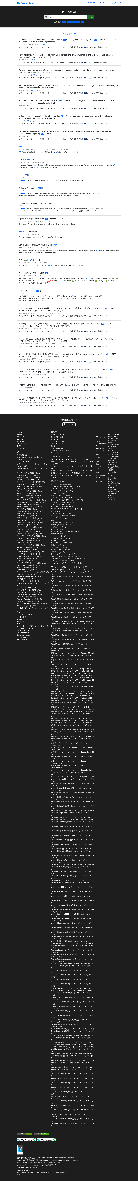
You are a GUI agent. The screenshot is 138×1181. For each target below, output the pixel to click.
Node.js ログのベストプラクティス (63, 493)
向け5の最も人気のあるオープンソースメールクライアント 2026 (72, 600)
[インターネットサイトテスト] (26, 1139)
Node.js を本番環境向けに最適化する (63, 525)
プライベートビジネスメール (26, 615)
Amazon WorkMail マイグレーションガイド (65, 486)
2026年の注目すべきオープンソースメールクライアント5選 (72, 1057)
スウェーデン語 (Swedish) (112, 487)
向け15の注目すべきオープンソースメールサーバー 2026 (72, 636)
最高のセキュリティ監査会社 (61, 495)
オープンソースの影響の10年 (61, 484)
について (99, 462)
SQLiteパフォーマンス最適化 (61, 549)
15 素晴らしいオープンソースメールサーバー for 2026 (72, 729)
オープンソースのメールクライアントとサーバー (71, 566)
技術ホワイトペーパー (58, 435)
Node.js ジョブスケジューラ (60, 538)
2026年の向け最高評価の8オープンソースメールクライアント (72, 807)
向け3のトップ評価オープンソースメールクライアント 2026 (72, 591)
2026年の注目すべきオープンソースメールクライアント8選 (72, 951)
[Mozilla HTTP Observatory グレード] (41, 1134)
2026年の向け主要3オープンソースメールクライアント (72, 814)
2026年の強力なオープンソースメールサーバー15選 (70, 988)
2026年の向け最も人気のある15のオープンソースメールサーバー (72, 793)
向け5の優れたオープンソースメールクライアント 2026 (71, 625)
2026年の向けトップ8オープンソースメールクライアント (72, 892)
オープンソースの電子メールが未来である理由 (67, 563)
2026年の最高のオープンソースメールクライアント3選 (72, 998)
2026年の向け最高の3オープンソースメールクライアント (72, 883)
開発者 (54, 431)
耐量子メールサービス (58, 545)
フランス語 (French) (114, 452)
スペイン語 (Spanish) (114, 484)
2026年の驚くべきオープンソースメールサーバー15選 (72, 955)
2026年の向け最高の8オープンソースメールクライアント (72, 852)
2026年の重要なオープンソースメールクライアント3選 (72, 1088)
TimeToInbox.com (23, 633)
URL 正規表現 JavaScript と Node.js (63, 561)
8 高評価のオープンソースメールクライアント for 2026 (72, 693)
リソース (20, 611)
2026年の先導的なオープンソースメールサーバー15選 (72, 1035)
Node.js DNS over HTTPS (60, 534)
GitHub (100, 441)
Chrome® (22, 446)
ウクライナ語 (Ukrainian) (112, 494)
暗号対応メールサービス (59, 527)
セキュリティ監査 (57, 437)
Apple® (19, 435)
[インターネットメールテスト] (46, 1139)
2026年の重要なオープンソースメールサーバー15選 (72, 980)
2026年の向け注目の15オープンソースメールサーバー (72, 832)
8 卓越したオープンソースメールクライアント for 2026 (71, 715)
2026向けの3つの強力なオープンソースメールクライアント (72, 1097)
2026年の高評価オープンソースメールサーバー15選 (72, 1012)
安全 (97, 464)
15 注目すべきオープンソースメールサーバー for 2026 (71, 723)
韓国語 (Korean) (112, 470)
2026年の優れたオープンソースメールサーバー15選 (72, 1047)
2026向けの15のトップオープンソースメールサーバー (72, 1111)
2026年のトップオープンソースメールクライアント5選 (72, 1007)
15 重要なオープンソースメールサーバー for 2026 (71, 669)
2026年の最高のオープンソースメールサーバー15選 (72, 963)
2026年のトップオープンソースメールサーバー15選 (72, 1003)
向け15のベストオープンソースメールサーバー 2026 (72, 570)
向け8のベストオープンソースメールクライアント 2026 (71, 573)
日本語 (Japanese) (113, 468)
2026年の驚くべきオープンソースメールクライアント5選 (72, 1063)
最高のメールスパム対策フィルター (63, 489)
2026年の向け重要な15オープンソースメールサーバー (72, 864)
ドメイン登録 (21, 624)
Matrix (100, 446)
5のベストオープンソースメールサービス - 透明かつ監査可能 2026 (71, 467)
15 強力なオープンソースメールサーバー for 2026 (70, 673)
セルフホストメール (57, 446)
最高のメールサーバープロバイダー (63, 491)
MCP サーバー (56, 520)
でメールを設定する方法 (28, 473)
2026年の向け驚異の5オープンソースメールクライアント (72, 845)
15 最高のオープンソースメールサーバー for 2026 (72, 653)
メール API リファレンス (59, 441)
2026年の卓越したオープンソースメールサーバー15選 (71, 1042)
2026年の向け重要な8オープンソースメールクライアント (72, 868)
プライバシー (106, 3)
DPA (97, 473)
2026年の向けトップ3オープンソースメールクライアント (72, 780)
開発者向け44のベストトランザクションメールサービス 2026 (71, 471)
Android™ (22, 439)
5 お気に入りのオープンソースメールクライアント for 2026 (72, 748)
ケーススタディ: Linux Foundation (62, 507)
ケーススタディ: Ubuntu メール (61, 504)
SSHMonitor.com (22, 637)
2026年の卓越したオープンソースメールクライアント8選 (72, 1044)
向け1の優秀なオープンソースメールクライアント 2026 (71, 631)
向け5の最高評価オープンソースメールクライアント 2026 (72, 609)
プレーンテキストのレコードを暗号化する (32, 626)
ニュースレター (101, 438)
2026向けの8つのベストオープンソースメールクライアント (72, 1106)
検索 (91, 17)
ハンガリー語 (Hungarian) (112, 459)
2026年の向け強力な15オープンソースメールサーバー (72, 872)
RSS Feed (101, 450)
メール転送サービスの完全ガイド (62, 522)
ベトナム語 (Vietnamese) (112, 498)
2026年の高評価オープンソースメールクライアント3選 (72, 1016)
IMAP (78, 22)
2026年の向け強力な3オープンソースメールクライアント (72, 877)
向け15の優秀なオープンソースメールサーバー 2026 (72, 628)
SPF (68, 22)
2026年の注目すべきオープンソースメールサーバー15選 (72, 946)
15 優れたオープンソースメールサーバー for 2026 (70, 718)
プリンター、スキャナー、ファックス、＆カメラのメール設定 (32, 465)
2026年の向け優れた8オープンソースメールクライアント (72, 819)
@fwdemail (102, 444)
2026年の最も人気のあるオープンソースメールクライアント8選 (72, 1025)
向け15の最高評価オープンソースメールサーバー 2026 (72, 604)
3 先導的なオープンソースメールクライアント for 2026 (72, 709)
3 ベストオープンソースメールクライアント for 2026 (71, 773)
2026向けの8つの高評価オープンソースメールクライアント (72, 1124)
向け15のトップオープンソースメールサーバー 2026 (71, 577)
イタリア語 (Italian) (113, 466)
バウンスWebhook (57, 448)
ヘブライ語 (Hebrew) (114, 456)
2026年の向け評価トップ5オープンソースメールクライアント (72, 789)
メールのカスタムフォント (60, 511)
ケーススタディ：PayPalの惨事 (61, 543)
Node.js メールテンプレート (60, 536)
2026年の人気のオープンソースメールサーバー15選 (72, 971)
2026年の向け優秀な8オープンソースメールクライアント (72, 827)
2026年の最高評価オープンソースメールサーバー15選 (72, 1029)
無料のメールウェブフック (60, 444)
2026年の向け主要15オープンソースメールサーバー (72, 810)
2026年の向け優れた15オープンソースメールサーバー (71, 817)
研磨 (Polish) (111, 476)
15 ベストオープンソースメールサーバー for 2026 (71, 678)
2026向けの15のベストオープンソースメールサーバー (72, 1102)
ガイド (20, 451)
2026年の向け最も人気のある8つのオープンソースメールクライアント (72, 798)
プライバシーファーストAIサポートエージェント (67, 498)
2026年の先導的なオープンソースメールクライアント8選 (72, 1039)
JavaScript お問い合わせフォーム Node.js (65, 531)
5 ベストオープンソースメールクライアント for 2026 (72, 680)
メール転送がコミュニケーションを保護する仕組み (68, 558)
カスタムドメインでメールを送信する (29, 457)
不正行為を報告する (100, 476)
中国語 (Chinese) (113, 436)
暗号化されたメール (95, 3)
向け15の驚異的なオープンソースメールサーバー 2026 (72, 645)
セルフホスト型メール (58, 529)
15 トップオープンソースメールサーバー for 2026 (71, 683)
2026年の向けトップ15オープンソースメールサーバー (72, 888)
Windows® (20, 437)
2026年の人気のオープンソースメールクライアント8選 (72, 976)
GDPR (98, 471)
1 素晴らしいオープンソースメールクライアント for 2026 (70, 649)
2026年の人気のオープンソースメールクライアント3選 (72, 1079)
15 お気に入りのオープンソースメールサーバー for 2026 (72, 661)
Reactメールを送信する (59, 552)
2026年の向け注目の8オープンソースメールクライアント (72, 836)
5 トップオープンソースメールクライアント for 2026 (72, 688)
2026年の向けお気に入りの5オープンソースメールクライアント (72, 861)
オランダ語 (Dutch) (113, 444)
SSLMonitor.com (22, 639)
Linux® (21, 441)
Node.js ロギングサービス (60, 540)
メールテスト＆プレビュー (60, 518)
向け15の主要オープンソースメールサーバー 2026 (71, 613)
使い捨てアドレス (23, 621)
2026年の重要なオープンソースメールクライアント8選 (72, 985)
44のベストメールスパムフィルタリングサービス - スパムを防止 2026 (72, 476)
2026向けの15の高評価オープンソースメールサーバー (72, 1120)
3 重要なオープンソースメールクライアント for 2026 (72, 671)
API (82, 22)
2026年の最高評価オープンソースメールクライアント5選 (72, 1032)
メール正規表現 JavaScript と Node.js (63, 516)
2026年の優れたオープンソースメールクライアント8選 (72, 943)
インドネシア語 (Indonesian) (112, 463)
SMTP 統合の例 (22, 455)
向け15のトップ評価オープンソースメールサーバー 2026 (71, 586)
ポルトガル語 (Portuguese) (112, 479)
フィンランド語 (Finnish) (112, 449)
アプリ (20, 431)
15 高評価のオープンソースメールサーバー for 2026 (71, 691)
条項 (97, 468)
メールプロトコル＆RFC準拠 (61, 513)
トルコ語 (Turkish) (113, 492)
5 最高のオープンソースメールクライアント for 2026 (71, 656)
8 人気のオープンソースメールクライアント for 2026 (71, 698)
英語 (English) (112, 446)
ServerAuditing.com (23, 635)
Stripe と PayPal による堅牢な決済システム (65, 556)
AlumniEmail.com (23, 630)
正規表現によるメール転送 (60, 450)
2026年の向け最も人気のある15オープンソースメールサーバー (72, 906)
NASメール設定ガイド (24, 462)
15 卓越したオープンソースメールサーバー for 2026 (72, 711)
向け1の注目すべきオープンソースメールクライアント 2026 (72, 640)
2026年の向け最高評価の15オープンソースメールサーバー (72, 802)
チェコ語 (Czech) (113, 438)
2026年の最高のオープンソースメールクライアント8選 (72, 967)
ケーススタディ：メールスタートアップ (64, 554)
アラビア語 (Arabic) (114, 434)
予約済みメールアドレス (25, 628)
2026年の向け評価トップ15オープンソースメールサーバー (72, 784)
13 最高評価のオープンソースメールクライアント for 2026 (72, 703)
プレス (98, 480)
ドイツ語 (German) (113, 454)
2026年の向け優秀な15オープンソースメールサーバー (72, 823)
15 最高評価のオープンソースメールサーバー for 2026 (72, 700)
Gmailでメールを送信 (24, 459)
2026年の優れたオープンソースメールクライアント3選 (72, 1050)
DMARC (73, 22)
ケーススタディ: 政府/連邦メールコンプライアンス (68, 500)
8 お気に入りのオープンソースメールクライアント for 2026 (71, 665)
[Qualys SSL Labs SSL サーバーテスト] (24, 1134)
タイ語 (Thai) (112, 490)
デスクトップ (23, 444)
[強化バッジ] (20, 1149)
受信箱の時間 (21, 619)
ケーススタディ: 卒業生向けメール (62, 502)
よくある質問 (116, 3)
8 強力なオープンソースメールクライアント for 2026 (71, 675)
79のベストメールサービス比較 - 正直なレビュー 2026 (69, 459)
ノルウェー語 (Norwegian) (112, 473)
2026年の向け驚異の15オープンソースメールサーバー (72, 841)
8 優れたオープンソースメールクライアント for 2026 (71, 720)
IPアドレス (54, 439)
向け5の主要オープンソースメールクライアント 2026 (72, 618)
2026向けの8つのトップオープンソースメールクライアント (72, 1115)
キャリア (99, 482)
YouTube (101, 448)
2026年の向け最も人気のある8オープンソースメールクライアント (72, 910)
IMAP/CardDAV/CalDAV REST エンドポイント (66, 509)
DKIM (64, 22)
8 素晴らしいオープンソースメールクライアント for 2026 (71, 733)
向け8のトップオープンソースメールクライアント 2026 (72, 582)
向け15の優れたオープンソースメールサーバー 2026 (72, 621)
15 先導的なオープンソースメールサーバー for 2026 (71, 707)
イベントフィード (100, 458)
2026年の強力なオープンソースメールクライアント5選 (72, 990)
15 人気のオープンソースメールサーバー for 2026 (70, 696)
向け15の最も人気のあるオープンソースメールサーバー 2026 (72, 595)
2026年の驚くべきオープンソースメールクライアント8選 (72, 960)
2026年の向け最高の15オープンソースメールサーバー (72, 849)
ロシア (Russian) (113, 482)
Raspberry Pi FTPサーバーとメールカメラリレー (32, 469)
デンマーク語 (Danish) (112, 441)
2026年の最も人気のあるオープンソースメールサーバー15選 (72, 1021)
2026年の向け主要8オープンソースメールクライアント (72, 928)
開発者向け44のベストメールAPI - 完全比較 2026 (67, 473)
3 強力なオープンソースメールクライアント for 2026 (69, 766)
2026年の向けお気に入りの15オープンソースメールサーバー (72, 856)
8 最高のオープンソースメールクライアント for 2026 (71, 739)
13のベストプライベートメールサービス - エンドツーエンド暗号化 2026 (72, 463)
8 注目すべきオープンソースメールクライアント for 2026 (71, 726)
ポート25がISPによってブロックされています (32, 608)
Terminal (22, 448)
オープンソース (56, 453)
